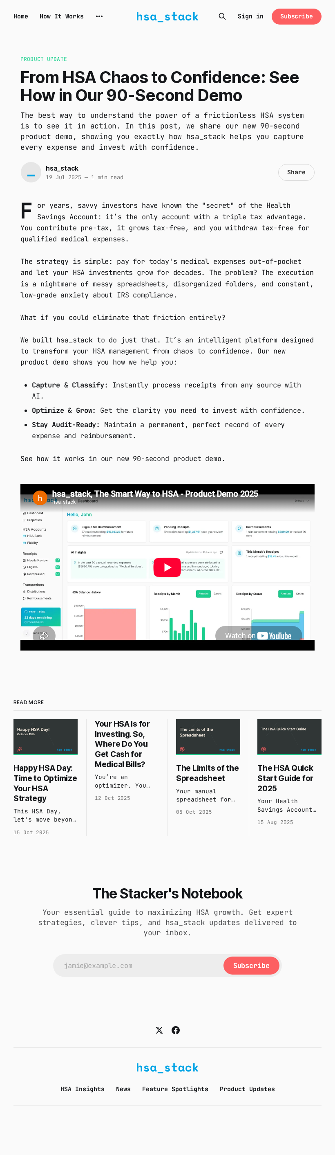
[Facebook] (176, 1030)
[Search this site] (222, 16)
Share (296, 172)
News (123, 1089)
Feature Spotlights (175, 1089)
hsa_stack (62, 168)
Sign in (251, 16)
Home (20, 16)
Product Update (43, 59)
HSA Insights (82, 1089)
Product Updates (247, 1089)
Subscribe (296, 16)
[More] (99, 16)
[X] (159, 1030)
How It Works (62, 16)
